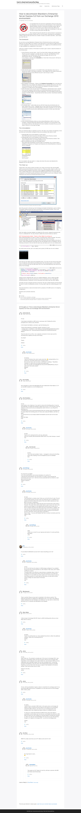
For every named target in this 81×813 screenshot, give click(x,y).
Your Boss (30, 782)
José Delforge (26, 468)
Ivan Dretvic (28, 352)
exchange (33, 297)
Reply (22, 347)
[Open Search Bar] (62, 6)
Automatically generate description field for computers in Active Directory (34, 299)
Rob (24, 545)
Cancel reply (35, 782)
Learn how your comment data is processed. (47, 804)
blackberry (29, 297)
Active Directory (23, 297)
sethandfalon (32, 764)
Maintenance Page (56, 6)
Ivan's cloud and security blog (28, 2)
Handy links (47, 6)
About (41, 6)
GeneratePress (51, 811)
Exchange (22, 295)
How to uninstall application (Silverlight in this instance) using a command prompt (35, 298)
